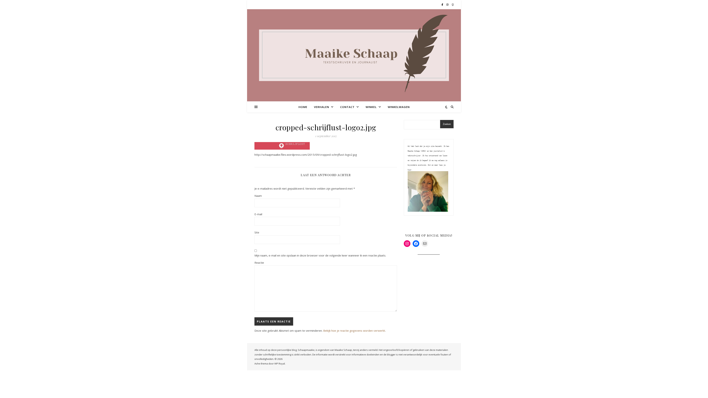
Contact (347, 107)
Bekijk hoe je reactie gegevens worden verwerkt (354, 330)
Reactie (259, 262)
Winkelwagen (399, 107)
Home (303, 107)
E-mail (258, 214)
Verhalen (321, 107)
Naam (258, 196)
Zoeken (447, 124)
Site (256, 232)
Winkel (371, 107)
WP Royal (279, 363)
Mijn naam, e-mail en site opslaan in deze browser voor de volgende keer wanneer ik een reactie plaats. (320, 255)
